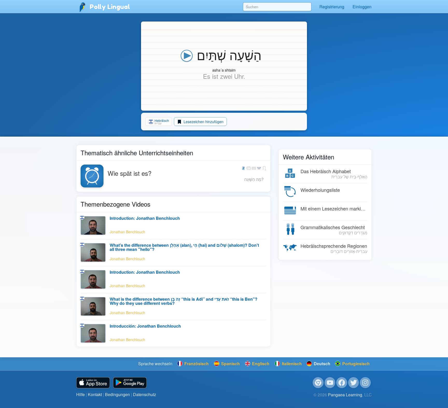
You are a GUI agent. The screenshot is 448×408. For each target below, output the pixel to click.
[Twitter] (353, 382)
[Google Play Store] (130, 382)
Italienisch (291, 364)
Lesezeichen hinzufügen (203, 121)
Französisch (196, 364)
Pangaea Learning (345, 395)
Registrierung (331, 7)
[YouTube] (330, 382)
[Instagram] (365, 382)
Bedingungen (117, 394)
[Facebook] (341, 382)
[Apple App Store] (93, 382)
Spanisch (230, 364)
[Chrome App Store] (318, 382)
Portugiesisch (355, 364)
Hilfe (80, 394)
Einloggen (362, 7)
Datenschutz (144, 394)
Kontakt (95, 394)
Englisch (260, 364)
